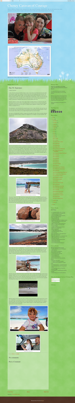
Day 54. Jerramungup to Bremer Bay (59, 148)
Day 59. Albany (55, 140)
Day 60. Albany (55, 138)
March (54, 136)
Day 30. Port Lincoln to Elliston (58, 194)
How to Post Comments (57, 163)
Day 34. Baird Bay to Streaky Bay (58, 186)
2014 (53, 117)
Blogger (42, 400)
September (55, 126)
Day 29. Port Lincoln (56, 196)
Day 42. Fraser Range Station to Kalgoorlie (60, 172)
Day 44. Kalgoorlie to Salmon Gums (59, 168)
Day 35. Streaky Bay (56, 184)
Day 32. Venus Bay (56, 189)
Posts (53, 279)
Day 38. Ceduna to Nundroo (57, 179)
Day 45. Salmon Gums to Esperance (59, 167)
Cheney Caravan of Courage (27, 5)
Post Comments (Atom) (16, 394)
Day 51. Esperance (56, 154)
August (54, 127)
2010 (53, 204)
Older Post (46, 392)
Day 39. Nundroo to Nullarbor (58, 177)
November (55, 122)
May (54, 133)
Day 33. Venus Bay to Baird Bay (58, 187)
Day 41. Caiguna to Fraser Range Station (59, 174)
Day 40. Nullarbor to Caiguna (58, 175)
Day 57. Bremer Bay (56, 143)
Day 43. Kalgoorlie (56, 170)
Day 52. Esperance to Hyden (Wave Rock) (60, 153)
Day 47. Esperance (56, 161)
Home (28, 392)
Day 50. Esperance (56, 156)
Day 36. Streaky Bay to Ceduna (58, 182)
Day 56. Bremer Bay (56, 145)
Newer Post (10, 392)
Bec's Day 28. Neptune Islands (58, 198)
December (55, 120)
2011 (53, 119)
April (54, 135)
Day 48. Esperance (56, 160)
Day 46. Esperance (56, 165)
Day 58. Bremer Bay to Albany (58, 141)
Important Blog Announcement (58, 191)
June (54, 131)
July (54, 129)
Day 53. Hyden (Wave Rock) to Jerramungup (58, 151)
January (54, 202)
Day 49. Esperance (56, 158)
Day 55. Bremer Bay (56, 146)
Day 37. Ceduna (55, 180)
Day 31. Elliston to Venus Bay (58, 193)
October (54, 124)
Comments (54, 281)
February (54, 200)
